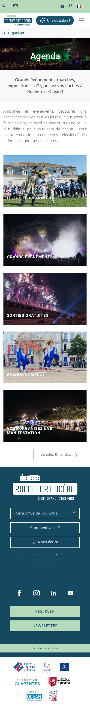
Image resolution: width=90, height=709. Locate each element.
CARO (34, 696)
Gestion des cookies (45, 648)
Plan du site (32, 641)
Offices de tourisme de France (24, 667)
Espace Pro (46, 560)
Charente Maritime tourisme (27, 682)
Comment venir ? (45, 527)
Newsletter (45, 625)
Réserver (45, 611)
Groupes (45, 554)
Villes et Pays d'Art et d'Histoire (53, 696)
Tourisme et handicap (64, 667)
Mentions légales (54, 641)
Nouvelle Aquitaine (59, 682)
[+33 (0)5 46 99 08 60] (4, 6)
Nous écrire (48, 541)
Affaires (22, 554)
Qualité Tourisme (47, 667)
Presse (66, 554)
